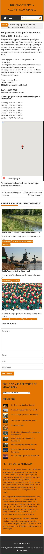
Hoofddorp (5, 319)
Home (12, 25)
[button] (22, 147)
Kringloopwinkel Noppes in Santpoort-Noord (33, 194)
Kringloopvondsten (17, 425)
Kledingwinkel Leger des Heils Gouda (23, 420)
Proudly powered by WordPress (12, 548)
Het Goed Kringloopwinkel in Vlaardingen (25, 456)
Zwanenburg (6, 244)
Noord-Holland (28, 183)
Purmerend (17, 186)
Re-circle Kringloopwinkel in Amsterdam (25, 410)
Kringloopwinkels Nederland (25, 25)
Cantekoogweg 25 (13, 179)
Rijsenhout (16, 280)
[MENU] (10, 17)
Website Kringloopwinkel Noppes (12, 92)
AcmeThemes (22, 550)
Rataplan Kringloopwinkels (29, 319)
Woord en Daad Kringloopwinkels (23, 241)
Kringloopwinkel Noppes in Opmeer (11, 194)
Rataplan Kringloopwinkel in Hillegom (24, 444)
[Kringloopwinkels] (5, 17)
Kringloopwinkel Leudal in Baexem (23, 405)
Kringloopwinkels (22, 5)
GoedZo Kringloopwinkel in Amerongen (24, 415)
